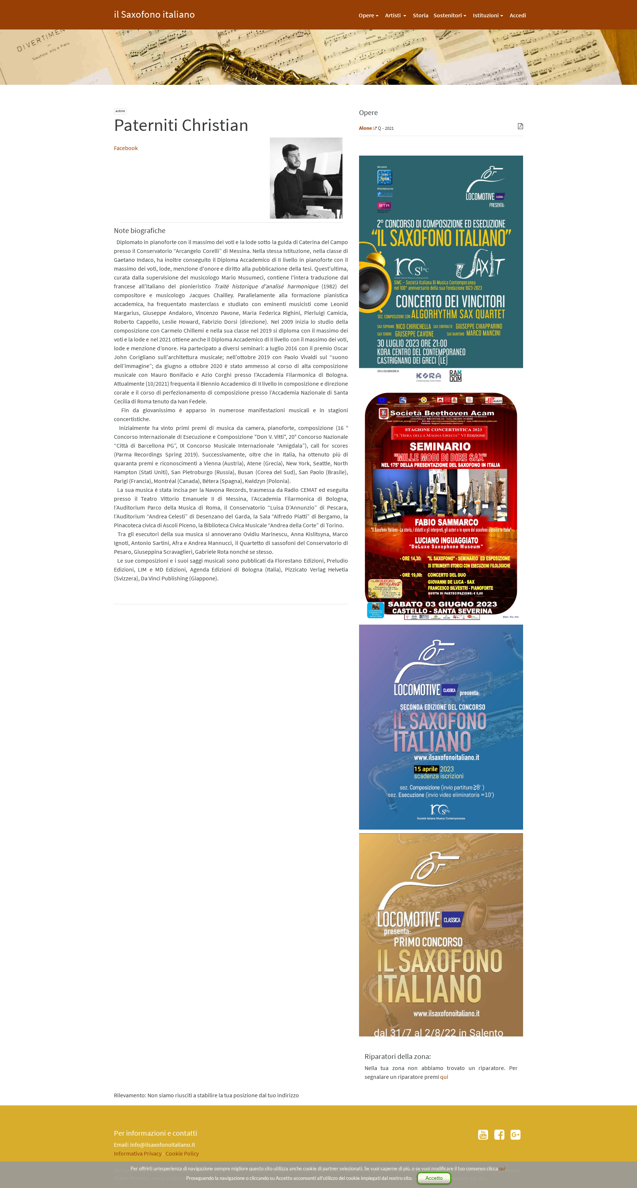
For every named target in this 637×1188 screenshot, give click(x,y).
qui (502, 1168)
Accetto (434, 1178)
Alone (365, 128)
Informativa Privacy (137, 1153)
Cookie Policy (182, 1153)
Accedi (518, 15)
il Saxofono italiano (154, 13)
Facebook (126, 148)
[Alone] (375, 128)
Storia (420, 15)
